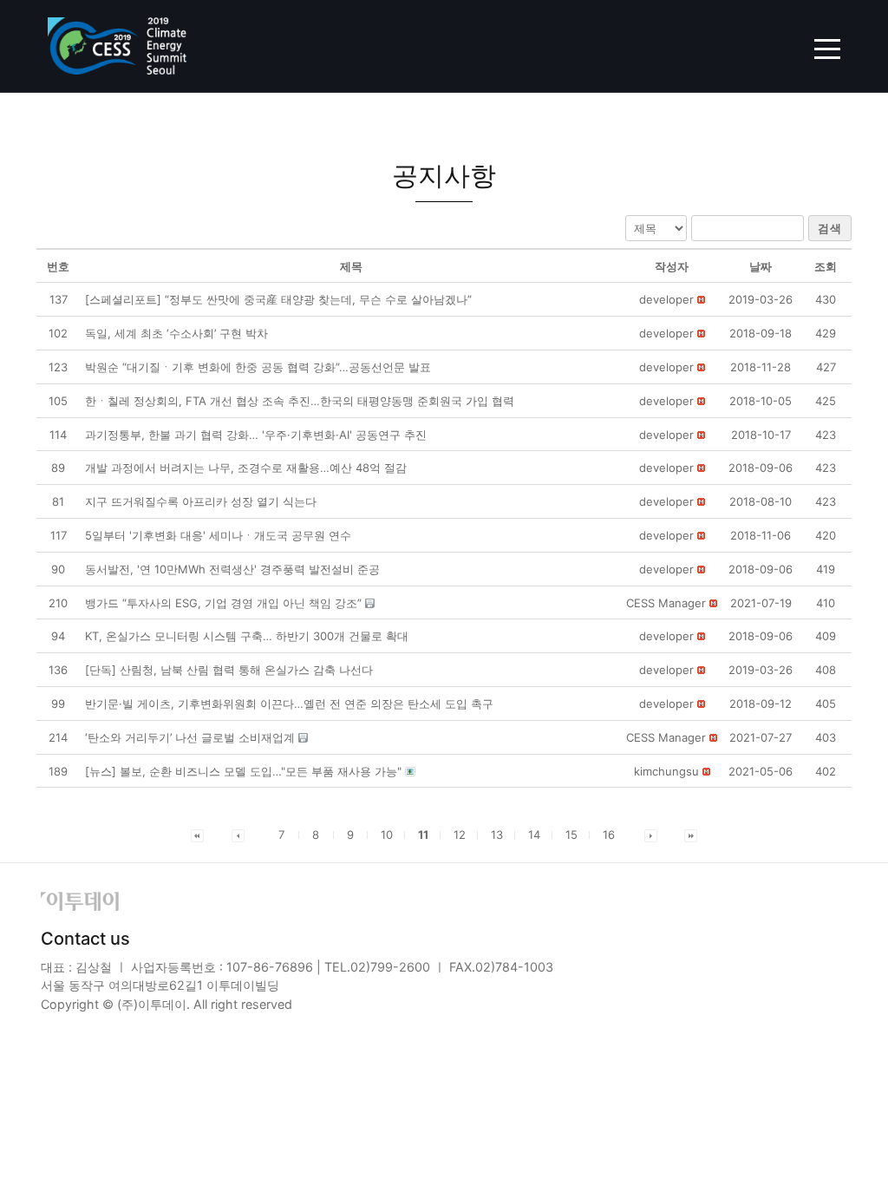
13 (497, 834)
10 (387, 834)
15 (571, 834)
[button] (666, 299)
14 (534, 834)
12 (460, 834)
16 (609, 834)
